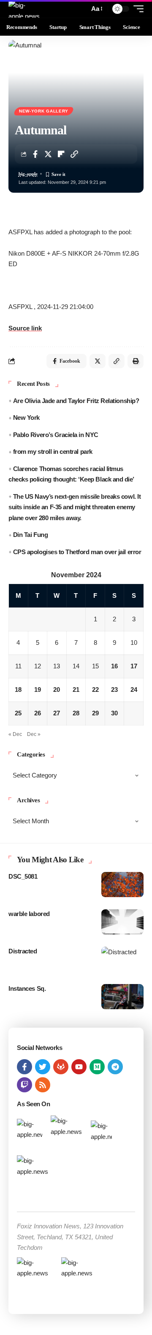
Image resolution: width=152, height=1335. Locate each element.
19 (37, 689)
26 (37, 713)
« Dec (15, 734)
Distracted (22, 951)
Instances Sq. (27, 988)
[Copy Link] (74, 154)
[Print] (136, 361)
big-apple (28, 173)
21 (76, 689)
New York (26, 417)
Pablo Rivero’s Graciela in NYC (55, 434)
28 (76, 713)
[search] (81, 9)
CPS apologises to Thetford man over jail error (77, 551)
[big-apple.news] (24, 9)
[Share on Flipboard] (61, 154)
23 (114, 689)
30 (114, 713)
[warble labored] (122, 921)
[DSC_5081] (122, 884)
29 (95, 713)
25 (18, 713)
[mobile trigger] (136, 8)
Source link (25, 328)
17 (133, 666)
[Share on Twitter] (48, 154)
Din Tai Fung (30, 534)
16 (114, 666)
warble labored (29, 913)
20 (56, 689)
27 (56, 713)
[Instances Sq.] (122, 996)
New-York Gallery (43, 111)
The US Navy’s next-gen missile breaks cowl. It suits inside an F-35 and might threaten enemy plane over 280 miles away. (74, 507)
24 (133, 689)
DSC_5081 (22, 876)
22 (95, 689)
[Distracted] (122, 959)
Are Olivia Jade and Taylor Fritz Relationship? (76, 400)
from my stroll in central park (52, 451)
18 (18, 689)
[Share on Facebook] (35, 154)
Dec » (34, 734)
